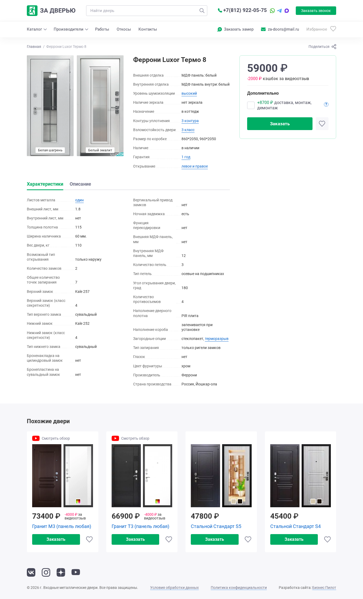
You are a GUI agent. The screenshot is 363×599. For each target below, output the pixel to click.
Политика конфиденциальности (239, 587)
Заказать (280, 123)
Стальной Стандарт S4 (295, 526)
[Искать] (202, 10)
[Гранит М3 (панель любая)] (62, 475)
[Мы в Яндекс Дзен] (61, 572)
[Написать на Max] (286, 10)
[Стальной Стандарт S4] (300, 475)
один (79, 200)
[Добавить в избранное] (322, 123)
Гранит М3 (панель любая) (61, 526)
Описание (80, 184)
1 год (186, 157)
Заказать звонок (316, 11)
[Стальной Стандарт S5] (221, 475)
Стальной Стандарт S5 (216, 526)
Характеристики (45, 184)
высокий (189, 93)
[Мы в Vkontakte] (31, 572)
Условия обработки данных (174, 587)
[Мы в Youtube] (75, 572)
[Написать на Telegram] (279, 11)
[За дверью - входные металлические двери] (51, 10)
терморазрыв (217, 338)
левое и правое (195, 166)
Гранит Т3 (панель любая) (140, 526)
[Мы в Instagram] (46, 572)
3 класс (188, 130)
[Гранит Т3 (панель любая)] (142, 475)
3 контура (190, 121)
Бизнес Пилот (324, 587)
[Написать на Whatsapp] (272, 10)
